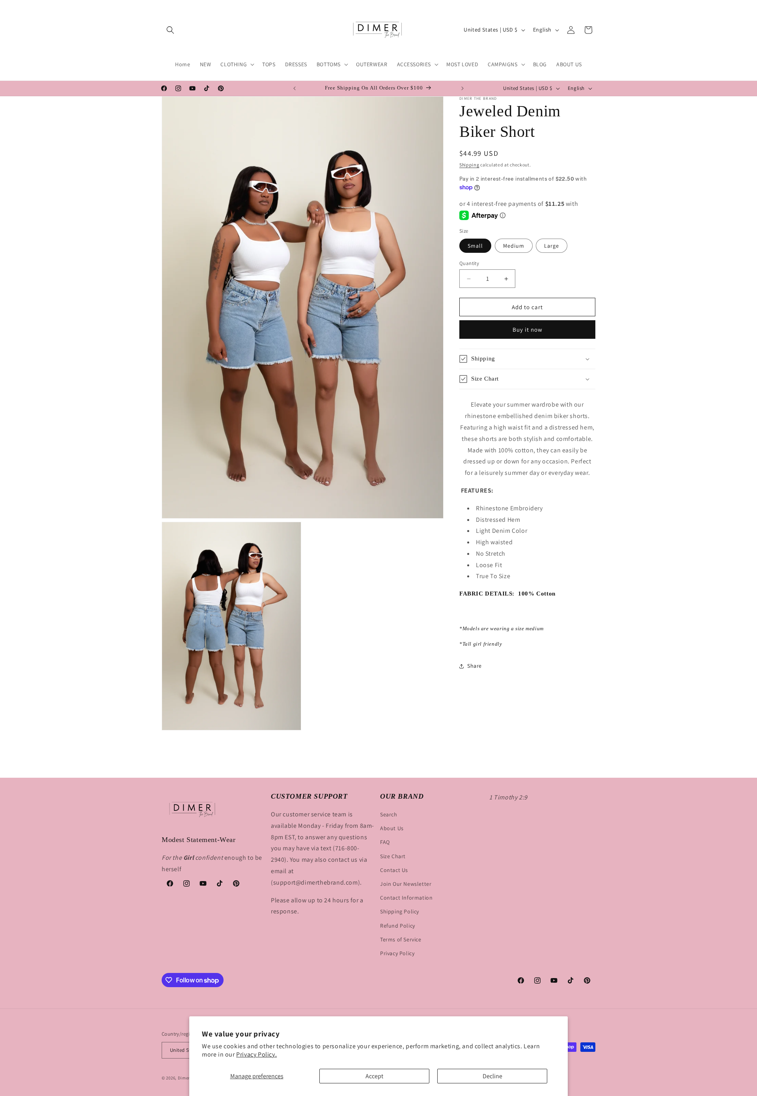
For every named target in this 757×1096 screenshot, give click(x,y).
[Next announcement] (462, 88)
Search (388, 814)
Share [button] (474, 665)
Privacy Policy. (256, 1054)
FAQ (385, 842)
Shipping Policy (399, 911)
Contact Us (394, 870)
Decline (492, 1076)
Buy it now (528, 329)
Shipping (469, 165)
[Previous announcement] (294, 88)
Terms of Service (400, 939)
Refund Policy (397, 925)
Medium (513, 245)
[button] (170, 30)
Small (475, 245)
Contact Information (406, 897)
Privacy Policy (397, 953)
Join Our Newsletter (405, 883)
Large (551, 245)
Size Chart (393, 856)
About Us (392, 828)
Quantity (469, 263)
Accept (374, 1076)
